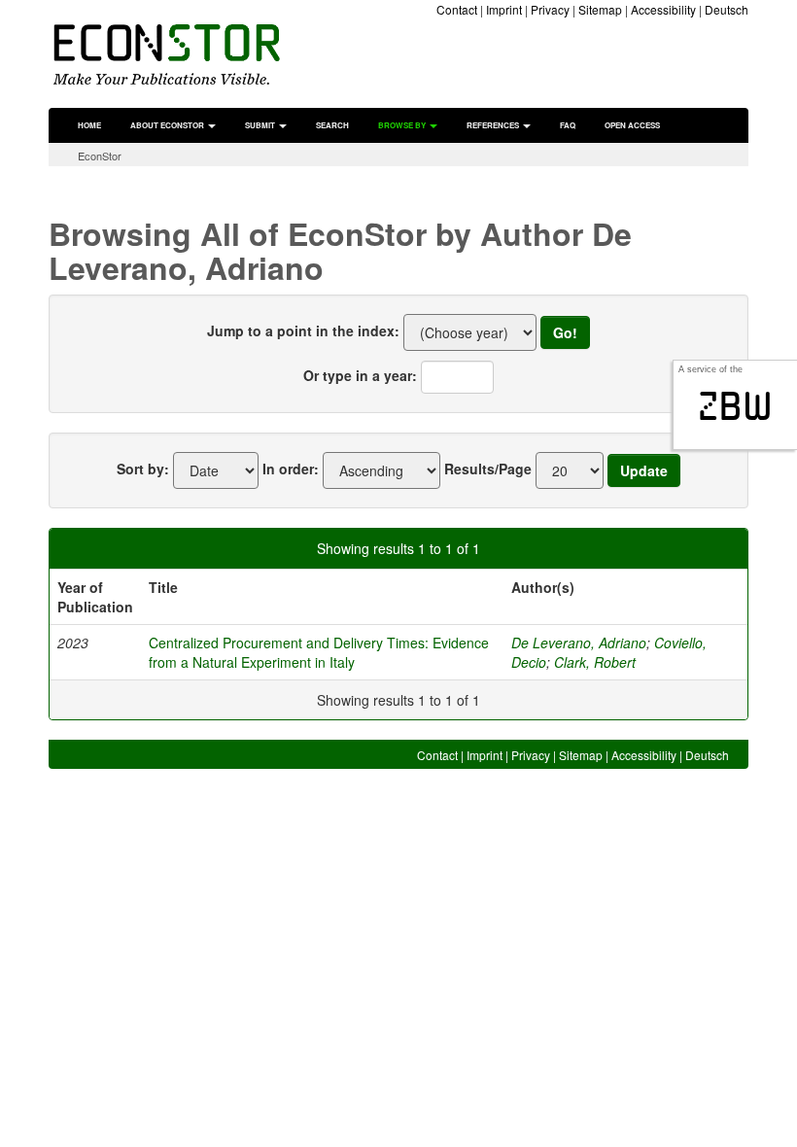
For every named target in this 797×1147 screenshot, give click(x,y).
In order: (290, 468)
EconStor (99, 155)
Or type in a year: (360, 375)
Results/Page (488, 468)
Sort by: (143, 468)
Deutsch (726, 9)
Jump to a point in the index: (303, 330)
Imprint (504, 9)
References (494, 125)
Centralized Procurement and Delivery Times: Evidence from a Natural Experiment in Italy (319, 652)
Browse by (403, 125)
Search (332, 125)
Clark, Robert (595, 662)
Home (89, 125)
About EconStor (168, 125)
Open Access (632, 125)
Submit (261, 125)
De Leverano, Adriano (578, 642)
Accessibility (663, 9)
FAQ (567, 125)
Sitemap (600, 9)
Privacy (550, 9)
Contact (456, 9)
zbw (735, 406)
